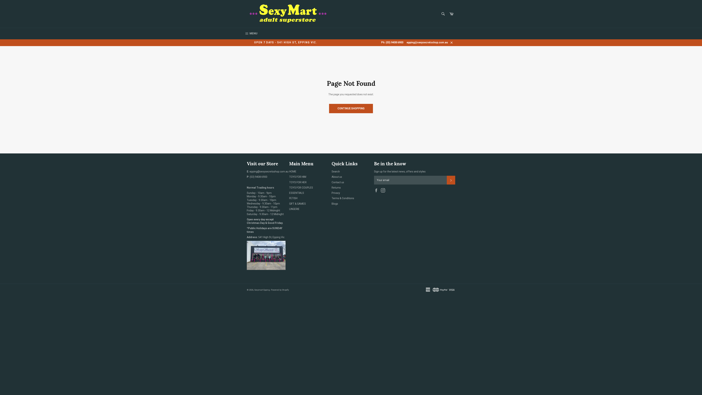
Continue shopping (351, 108)
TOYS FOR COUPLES (301, 187)
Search (336, 171)
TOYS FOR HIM (297, 176)
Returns (336, 187)
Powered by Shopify (280, 290)
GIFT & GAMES (297, 203)
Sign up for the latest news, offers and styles (400, 171)
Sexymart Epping (262, 290)
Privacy (336, 192)
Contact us (338, 182)
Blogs (335, 203)
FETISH (293, 198)
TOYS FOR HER (298, 182)
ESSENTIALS (296, 192)
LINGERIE (294, 209)
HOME (292, 171)
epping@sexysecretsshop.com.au (427, 42)
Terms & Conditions (343, 198)
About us (337, 176)
